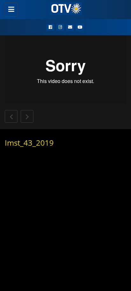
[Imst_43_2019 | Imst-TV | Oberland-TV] (64, 8)
